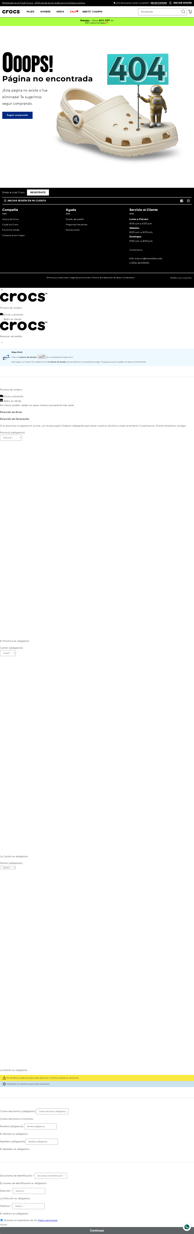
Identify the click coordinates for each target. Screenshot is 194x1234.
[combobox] (162, 11)
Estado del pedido (75, 219)
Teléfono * (6, 1206)
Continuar (97, 1230)
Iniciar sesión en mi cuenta (27, 200)
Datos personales (48, 1220)
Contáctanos (135, 250)
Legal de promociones (80, 277)
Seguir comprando (17, 115)
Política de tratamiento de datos (106, 277)
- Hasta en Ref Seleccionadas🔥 (97, 21)
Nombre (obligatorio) (11, 1126)
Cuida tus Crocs (10, 224)
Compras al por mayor (13, 235)
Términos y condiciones (57, 277)
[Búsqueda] (183, 11)
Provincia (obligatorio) (12, 432)
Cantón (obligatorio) (11, 647)
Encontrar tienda (10, 230)
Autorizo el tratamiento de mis (31, 1220)
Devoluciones (72, 230)
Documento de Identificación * (17, 1175)
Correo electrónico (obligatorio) (17, 1111)
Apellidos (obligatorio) (12, 1141)
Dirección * (6, 1190)
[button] (31, 11)
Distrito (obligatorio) (11, 863)
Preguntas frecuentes (76, 224)
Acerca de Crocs (10, 219)
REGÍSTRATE (38, 192)
